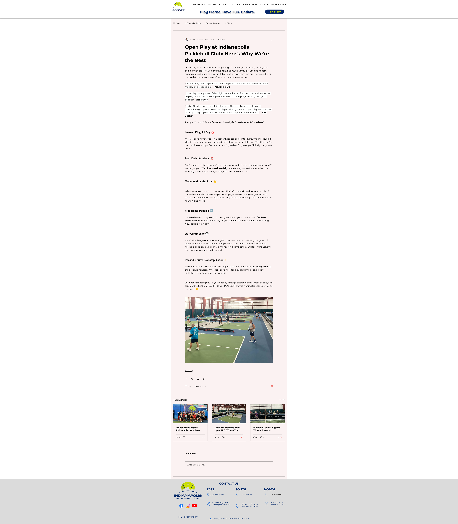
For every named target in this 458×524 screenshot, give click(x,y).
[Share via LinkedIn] (198, 379)
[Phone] (208, 494)
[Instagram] (188, 505)
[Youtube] (194, 505)
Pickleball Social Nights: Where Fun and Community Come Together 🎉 (266, 429)
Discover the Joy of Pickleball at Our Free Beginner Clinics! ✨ (188, 429)
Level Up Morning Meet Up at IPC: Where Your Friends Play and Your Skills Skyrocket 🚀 (227, 429)
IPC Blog (228, 23)
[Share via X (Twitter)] (192, 379)
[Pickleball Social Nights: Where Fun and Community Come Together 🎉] (267, 413)
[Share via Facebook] (186, 379)
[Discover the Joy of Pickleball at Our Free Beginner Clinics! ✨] (190, 413)
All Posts (176, 23)
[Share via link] (203, 379)
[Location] (208, 504)
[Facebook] (181, 505)
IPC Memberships (213, 23)
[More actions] (271, 39)
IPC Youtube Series (193, 23)
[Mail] (210, 518)
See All (282, 399)
